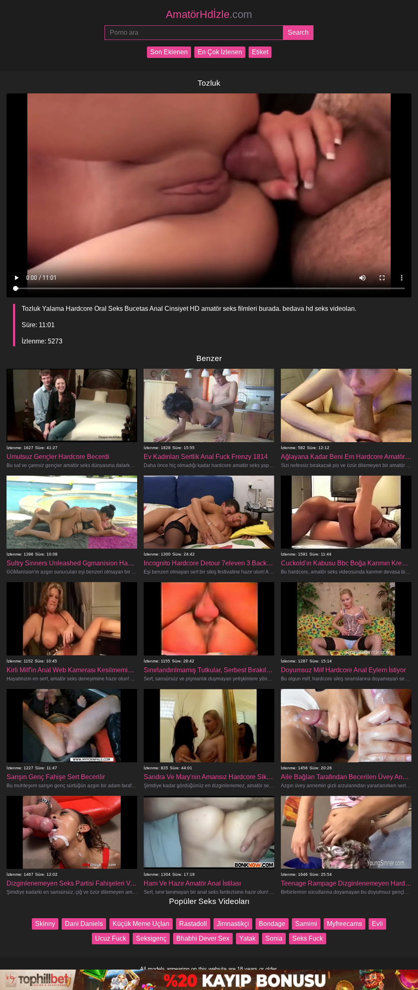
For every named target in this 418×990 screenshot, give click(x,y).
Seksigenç (151, 938)
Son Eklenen (169, 52)
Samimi (306, 923)
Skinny (45, 923)
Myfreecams (344, 923)
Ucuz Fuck (110, 938)
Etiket (260, 52)
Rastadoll (193, 923)
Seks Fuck (307, 938)
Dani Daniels (84, 923)
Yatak (247, 938)
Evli (377, 923)
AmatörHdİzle (209, 14)
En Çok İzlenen (220, 52)
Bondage (272, 923)
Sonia (273, 938)
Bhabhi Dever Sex (202, 938)
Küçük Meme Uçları (141, 923)
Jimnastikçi (233, 923)
